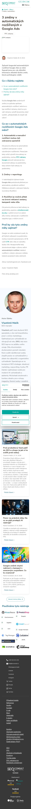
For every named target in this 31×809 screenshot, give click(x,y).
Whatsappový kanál (13, 667)
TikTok (10, 688)
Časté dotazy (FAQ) (13, 742)
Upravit (15, 417)
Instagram (11, 678)
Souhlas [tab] (5, 389)
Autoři (8, 723)
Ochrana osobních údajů (15, 734)
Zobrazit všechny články (14, 599)
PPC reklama (9, 34)
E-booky (9, 718)
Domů (6, 9)
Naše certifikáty (12, 720)
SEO (7, 748)
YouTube (10, 692)
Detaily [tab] (15, 389)
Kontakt (9, 708)
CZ (20, 2)
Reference (10, 703)
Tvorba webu (11, 758)
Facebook (11, 674)
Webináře (9, 715)
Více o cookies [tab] (25, 389)
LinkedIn (10, 670)
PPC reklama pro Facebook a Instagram (14, 761)
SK (28, 2)
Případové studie (12, 700)
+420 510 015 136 (13, 660)
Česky (15, 769)
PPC (7, 750)
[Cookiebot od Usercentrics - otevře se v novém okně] (22, 385)
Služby (8, 705)
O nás (8, 710)
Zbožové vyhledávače (14, 753)
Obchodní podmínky (13, 732)
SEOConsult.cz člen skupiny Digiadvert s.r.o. (15, 738)
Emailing (9, 755)
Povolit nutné (15, 422)
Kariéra (9, 729)
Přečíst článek (8, 492)
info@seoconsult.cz (13, 663)
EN (24, 2)
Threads (10, 685)
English (15, 773)
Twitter (10, 681)
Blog (11, 9)
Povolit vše (15, 412)
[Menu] (25, 5)
